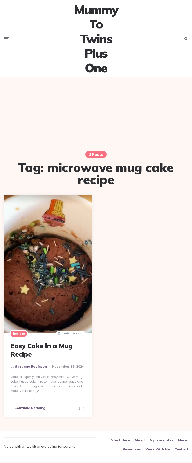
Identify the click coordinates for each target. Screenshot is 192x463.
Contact (181, 449)
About (139, 440)
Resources (132, 449)
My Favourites (162, 440)
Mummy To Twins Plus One (96, 38)
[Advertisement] (96, 113)
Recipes (19, 333)
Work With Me (157, 449)
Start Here (120, 440)
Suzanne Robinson (31, 366)
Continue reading (30, 408)
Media (183, 440)
